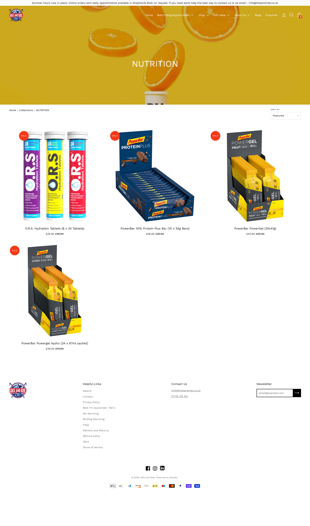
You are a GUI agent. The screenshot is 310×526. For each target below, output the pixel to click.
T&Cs (86, 441)
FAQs (86, 424)
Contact (88, 396)
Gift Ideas (220, 15)
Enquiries (271, 15)
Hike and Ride (147, 477)
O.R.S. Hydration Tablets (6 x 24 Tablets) (54, 228)
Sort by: (275, 110)
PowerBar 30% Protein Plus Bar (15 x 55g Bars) (155, 228)
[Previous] (12, 176)
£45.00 (55, 348)
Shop (202, 15)
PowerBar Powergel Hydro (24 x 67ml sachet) (54, 343)
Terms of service (93, 447)
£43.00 (255, 233)
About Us (240, 15)
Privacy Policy (91, 402)
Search (87, 390)
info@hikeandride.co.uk (186, 390)
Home (149, 15)
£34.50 (55, 233)
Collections (26, 110)
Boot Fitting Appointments (173, 15)
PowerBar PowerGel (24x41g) (255, 228)
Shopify (173, 477)
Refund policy (91, 436)
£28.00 (155, 233)
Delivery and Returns (96, 430)
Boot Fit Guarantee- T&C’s (99, 407)
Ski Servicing (91, 413)
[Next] (97, 176)
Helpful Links (92, 384)
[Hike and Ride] (16, 15)
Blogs (258, 15)
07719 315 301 (179, 396)
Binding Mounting (93, 419)
